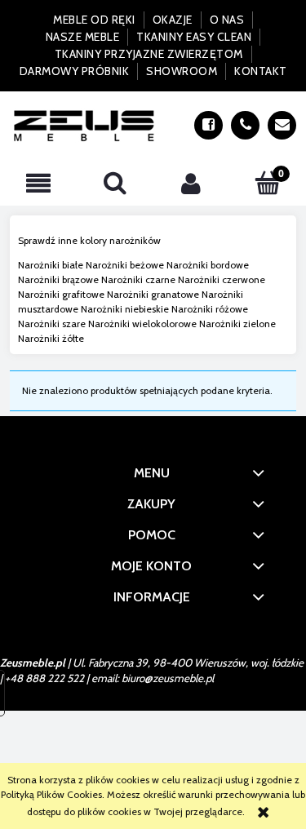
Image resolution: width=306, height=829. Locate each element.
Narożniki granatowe (153, 294)
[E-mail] (282, 125)
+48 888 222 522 (44, 678)
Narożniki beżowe (125, 265)
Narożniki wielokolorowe (142, 323)
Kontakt (260, 71)
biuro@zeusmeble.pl (168, 678)
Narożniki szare (52, 323)
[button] (38, 183)
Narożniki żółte (51, 338)
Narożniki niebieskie (125, 309)
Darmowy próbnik (75, 71)
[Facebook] (208, 125)
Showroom (181, 71)
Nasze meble (83, 36)
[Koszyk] (267, 182)
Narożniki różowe (209, 309)
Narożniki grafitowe (61, 294)
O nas (227, 19)
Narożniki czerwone (221, 279)
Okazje (173, 19)
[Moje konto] (191, 183)
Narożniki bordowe (207, 265)
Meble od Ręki (94, 19)
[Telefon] (245, 125)
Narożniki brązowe (58, 279)
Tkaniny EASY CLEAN (193, 36)
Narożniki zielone (237, 323)
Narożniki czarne (138, 279)
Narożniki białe (50, 265)
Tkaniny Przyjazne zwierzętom (149, 54)
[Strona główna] (84, 125)
